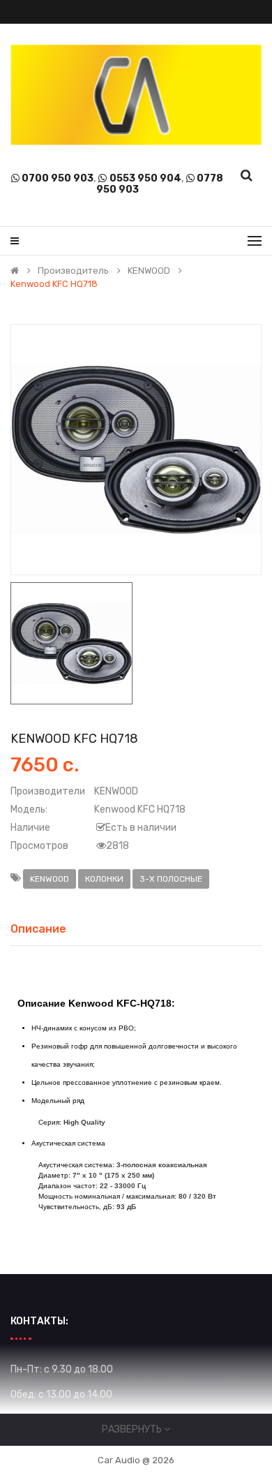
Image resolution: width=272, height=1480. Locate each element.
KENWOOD (149, 271)
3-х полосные (170, 879)
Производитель (73, 271)
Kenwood (49, 879)
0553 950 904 (145, 178)
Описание (38, 928)
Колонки (104, 879)
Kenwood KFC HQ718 (54, 284)
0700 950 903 (57, 178)
